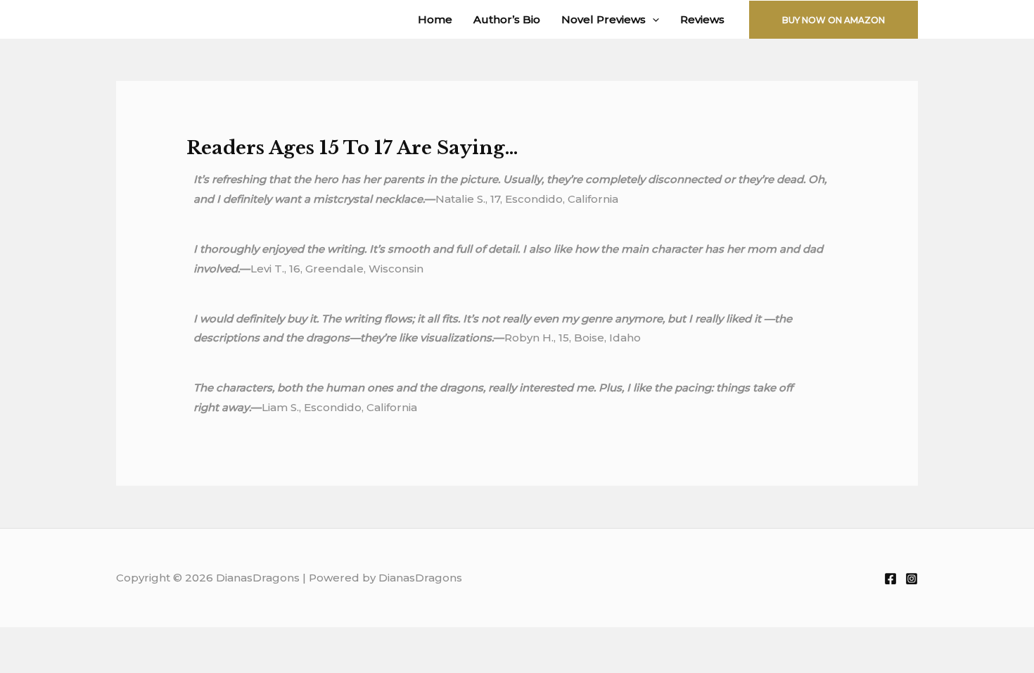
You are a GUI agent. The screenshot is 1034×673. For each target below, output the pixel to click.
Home (435, 19)
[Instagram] (911, 578)
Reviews (702, 19)
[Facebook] (890, 578)
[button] (652, 19)
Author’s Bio (506, 19)
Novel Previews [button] (603, 19)
